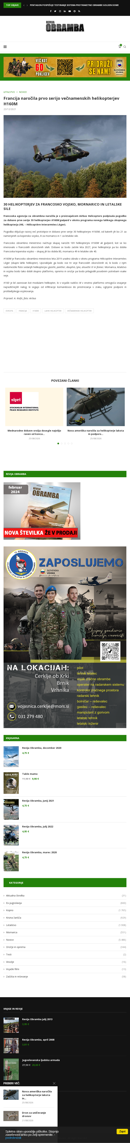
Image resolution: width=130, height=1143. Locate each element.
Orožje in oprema (66, 947)
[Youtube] (70, 11)
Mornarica (66, 932)
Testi (66, 954)
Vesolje (66, 961)
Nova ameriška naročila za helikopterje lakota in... (37, 1095)
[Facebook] (50, 11)
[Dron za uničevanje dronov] (11, 1116)
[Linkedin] (65, 11)
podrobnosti (13, 1137)
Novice (23, 92)
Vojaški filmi (66, 969)
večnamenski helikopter (79, 311)
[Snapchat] (74, 11)
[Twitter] (55, 11)
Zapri (122, 1131)
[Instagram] (60, 11)
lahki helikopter (53, 311)
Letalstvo (9, 92)
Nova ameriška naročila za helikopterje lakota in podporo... (96, 432)
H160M (36, 311)
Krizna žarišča (66, 917)
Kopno (66, 910)
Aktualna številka (66, 895)
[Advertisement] (65, 343)
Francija (23, 311)
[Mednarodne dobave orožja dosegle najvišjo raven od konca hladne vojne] (34, 407)
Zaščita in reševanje (66, 976)
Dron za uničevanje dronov (46, 5)
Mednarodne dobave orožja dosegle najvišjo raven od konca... (34, 432)
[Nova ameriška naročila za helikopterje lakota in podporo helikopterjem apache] (96, 407)
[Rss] (79, 11)
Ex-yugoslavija (66, 903)
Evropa (9, 311)
